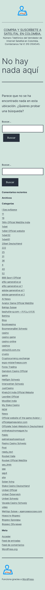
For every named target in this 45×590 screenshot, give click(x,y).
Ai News (6, 299)
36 (3, 260)
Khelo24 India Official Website (18, 392)
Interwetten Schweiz (13, 384)
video (5, 507)
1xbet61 (6, 239)
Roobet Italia (8, 456)
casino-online (9, 341)
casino (5, 333)
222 (4, 248)
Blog (4, 320)
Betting (6, 316)
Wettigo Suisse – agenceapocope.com (22, 511)
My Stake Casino (11, 405)
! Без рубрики (9, 209)
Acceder (6, 536)
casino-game (9, 337)
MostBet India (9, 401)
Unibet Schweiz (10, 498)
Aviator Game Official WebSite (18, 303)
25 (3, 252)
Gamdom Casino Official (15, 371)
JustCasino (8, 388)
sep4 (4, 473)
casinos (6, 345)
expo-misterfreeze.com (14, 362)
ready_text (7, 452)
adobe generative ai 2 (13, 294)
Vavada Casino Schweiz (14, 503)
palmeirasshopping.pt (13, 439)
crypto (5, 354)
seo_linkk (7, 464)
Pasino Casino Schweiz (14, 443)
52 (3, 273)
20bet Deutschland (12, 243)
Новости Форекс (11, 515)
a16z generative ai (11, 282)
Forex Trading (9, 367)
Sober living (8, 481)
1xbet (5, 226)
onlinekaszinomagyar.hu (15, 430)
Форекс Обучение (12, 524)
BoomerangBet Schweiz (14, 328)
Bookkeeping (9, 324)
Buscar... (6, 121)
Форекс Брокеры (11, 520)
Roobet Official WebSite (14, 460)
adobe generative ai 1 (13, 290)
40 (3, 269)
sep (4, 469)
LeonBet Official (10, 396)
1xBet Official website (13, 231)
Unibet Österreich (11, 494)
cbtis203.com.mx (11, 350)
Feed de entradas (11, 540)
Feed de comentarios (13, 545)
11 (3, 214)
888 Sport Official (11, 277)
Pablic (5, 435)
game (5, 375)
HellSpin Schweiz (11, 379)
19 (3, 218)
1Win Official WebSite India (16, 222)
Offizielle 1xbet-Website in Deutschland (22, 426)
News (5, 413)
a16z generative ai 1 (12, 286)
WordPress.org (10, 549)
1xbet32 (6, 235)
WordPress (28, 579)
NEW (4, 409)
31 (3, 256)
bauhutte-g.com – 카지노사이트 (18, 311)
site (4, 477)
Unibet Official (9, 490)
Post (4, 447)
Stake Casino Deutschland (16, 486)
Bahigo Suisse (9, 307)
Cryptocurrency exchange (16, 358)
